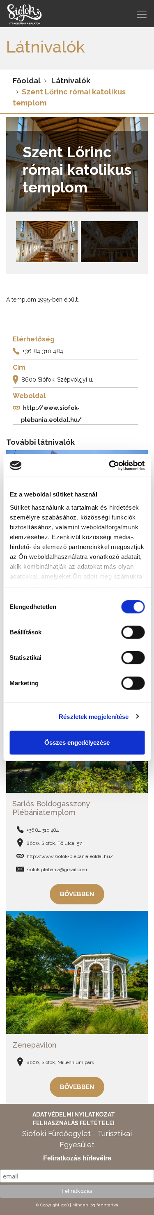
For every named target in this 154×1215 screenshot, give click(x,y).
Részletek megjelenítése (94, 716)
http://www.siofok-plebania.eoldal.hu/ (70, 856)
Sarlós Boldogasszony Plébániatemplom (51, 808)
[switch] (133, 632)
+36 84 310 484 (43, 351)
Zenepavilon (34, 1045)
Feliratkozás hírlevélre (77, 1158)
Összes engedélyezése (77, 742)
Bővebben (77, 894)
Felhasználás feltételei (74, 1123)
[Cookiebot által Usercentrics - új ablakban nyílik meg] (110, 465)
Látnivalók (70, 80)
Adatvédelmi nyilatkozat (73, 1114)
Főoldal (27, 80)
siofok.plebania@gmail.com (57, 869)
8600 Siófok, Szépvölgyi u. (57, 379)
